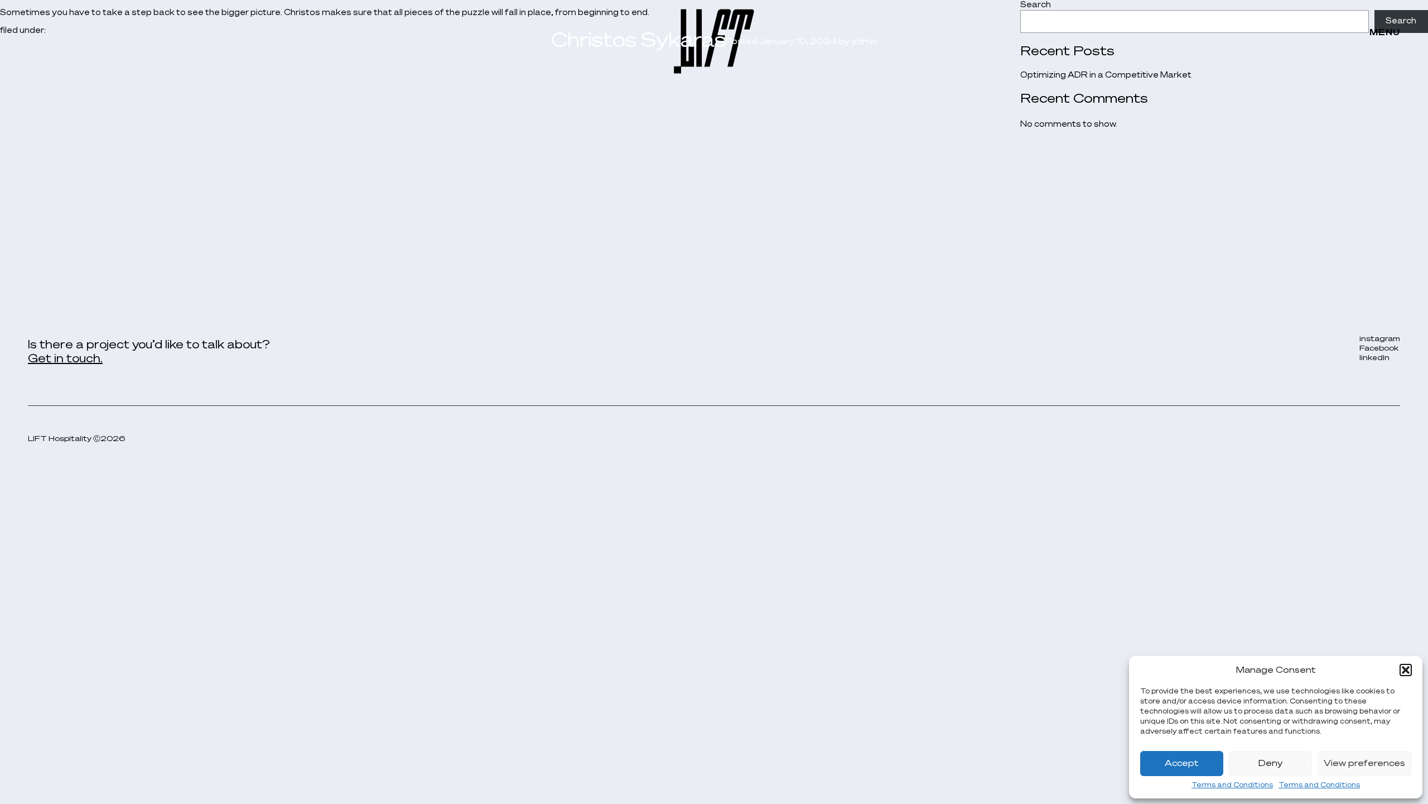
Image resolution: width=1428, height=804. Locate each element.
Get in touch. (65, 359)
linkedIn (1374, 358)
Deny (1270, 763)
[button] (1405, 670)
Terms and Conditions (1232, 785)
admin (864, 42)
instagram (1379, 339)
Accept (1182, 763)
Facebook (1378, 348)
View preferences (1364, 763)
